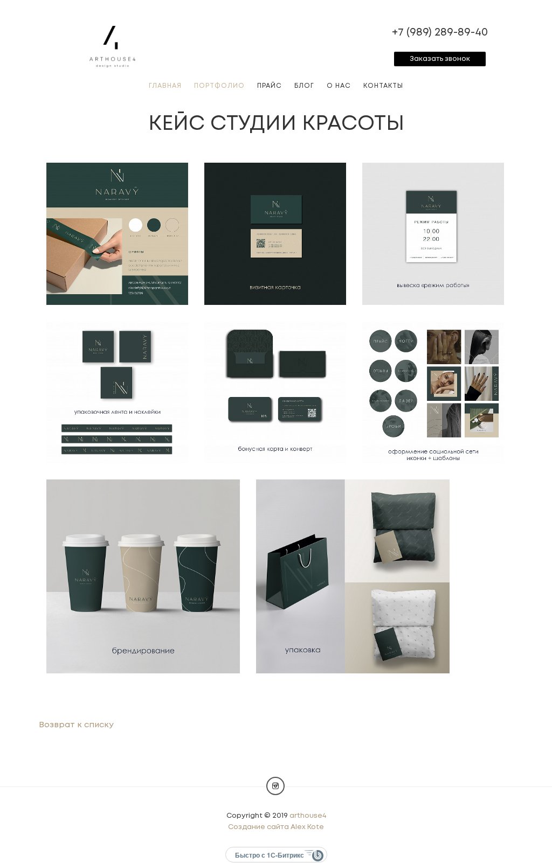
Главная (165, 86)
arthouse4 (307, 816)
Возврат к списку (76, 725)
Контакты (383, 86)
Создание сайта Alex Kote (276, 827)
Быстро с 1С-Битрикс (269, 855)
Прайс (269, 86)
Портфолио (219, 86)
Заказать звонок (440, 59)
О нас (339, 86)
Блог (304, 86)
